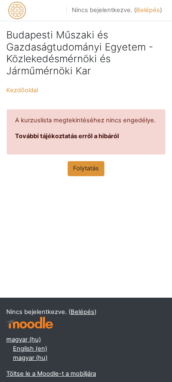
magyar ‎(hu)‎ (23, 339)
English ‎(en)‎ (30, 348)
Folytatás (86, 168)
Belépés (148, 10)
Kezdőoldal (22, 90)
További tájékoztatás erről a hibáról (67, 136)
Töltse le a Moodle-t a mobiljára (51, 373)
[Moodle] (29, 323)
